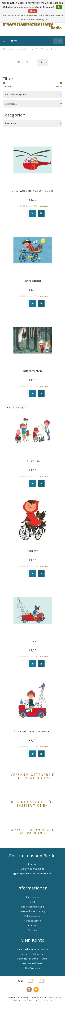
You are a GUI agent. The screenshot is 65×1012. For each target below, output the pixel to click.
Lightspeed (19, 1000)
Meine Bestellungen (32, 954)
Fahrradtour (32, 281)
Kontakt (32, 925)
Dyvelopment (45, 1000)
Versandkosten (41, 206)
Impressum (32, 897)
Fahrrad (32, 551)
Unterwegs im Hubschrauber (32, 191)
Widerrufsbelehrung (32, 906)
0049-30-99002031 (33, 868)
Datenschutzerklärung (32, 911)
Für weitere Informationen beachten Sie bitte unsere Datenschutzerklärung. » (33, 17)
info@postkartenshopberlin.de (34, 873)
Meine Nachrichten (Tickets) (32, 958)
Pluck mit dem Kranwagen (32, 731)
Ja (59, 7)
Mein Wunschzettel (32, 963)
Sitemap (32, 930)
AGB (32, 902)
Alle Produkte (32, 968)
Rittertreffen (32, 371)
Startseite (9, 49)
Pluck (32, 641)
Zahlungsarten (32, 916)
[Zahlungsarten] (20, 981)
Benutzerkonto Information (32, 949)
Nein (33, 11)
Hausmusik (32, 461)
